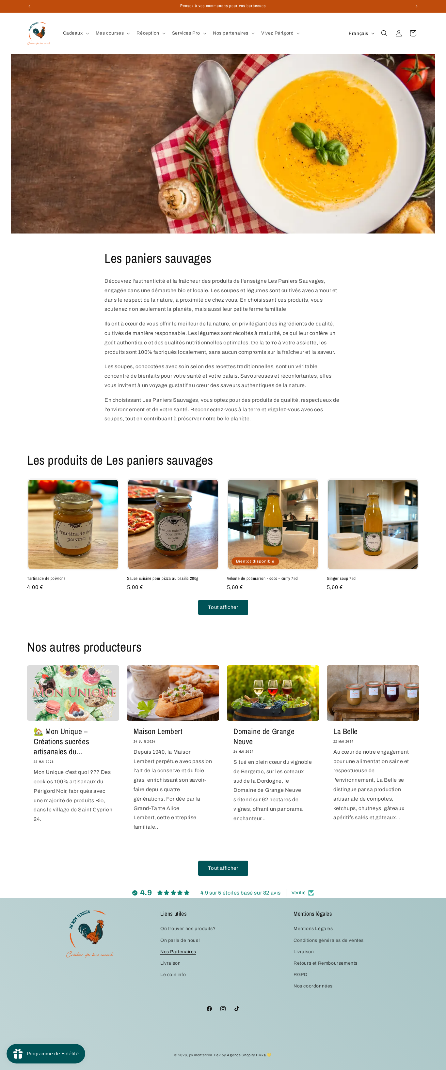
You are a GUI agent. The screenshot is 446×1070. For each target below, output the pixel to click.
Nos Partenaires (178, 951)
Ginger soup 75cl (342, 578)
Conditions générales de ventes (329, 940)
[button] (75, 33)
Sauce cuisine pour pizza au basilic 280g (163, 578)
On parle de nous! (180, 940)
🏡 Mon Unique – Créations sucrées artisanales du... (61, 741)
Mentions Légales (313, 928)
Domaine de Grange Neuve (264, 736)
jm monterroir (201, 1055)
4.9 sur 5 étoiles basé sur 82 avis (240, 893)
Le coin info (173, 974)
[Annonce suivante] (416, 6)
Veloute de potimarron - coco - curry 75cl (262, 578)
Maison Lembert (158, 731)
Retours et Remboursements (326, 963)
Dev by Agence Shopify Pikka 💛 (243, 1055)
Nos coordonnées (313, 986)
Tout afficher (223, 607)
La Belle (345, 731)
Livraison (170, 963)
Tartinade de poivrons (46, 578)
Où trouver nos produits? (187, 928)
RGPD (300, 974)
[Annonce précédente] (29, 6)
